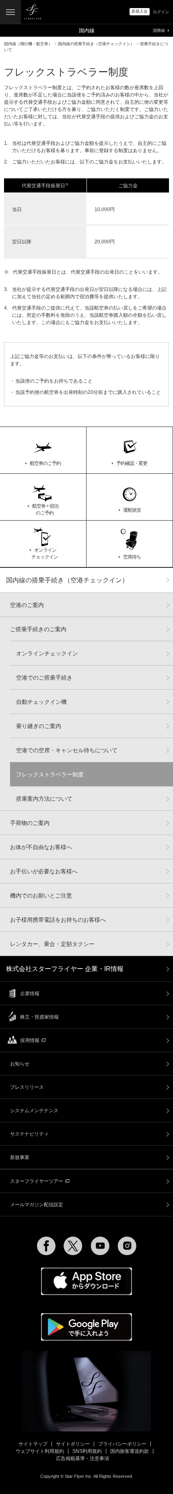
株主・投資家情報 (39, 1017)
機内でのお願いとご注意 (41, 895)
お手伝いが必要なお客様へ (44, 871)
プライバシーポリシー (122, 1444)
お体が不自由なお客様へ (41, 847)
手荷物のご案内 (29, 823)
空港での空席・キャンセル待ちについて (66, 750)
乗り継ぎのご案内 (38, 726)
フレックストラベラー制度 (50, 774)
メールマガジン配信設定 (36, 1204)
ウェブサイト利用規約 (40, 1451)
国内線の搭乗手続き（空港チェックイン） (67, 580)
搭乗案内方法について (44, 798)
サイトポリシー (73, 1444)
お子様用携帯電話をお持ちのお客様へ (58, 919)
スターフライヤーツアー (36, 1181)
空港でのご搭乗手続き (44, 677)
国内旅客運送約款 (129, 1451)
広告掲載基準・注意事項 (82, 1458)
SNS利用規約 (87, 1451)
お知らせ (19, 1064)
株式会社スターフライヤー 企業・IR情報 (65, 968)
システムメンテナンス (34, 1110)
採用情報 (29, 1040)
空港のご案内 (27, 605)
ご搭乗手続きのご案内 (38, 629)
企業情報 (29, 993)
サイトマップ (33, 1444)
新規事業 (19, 1157)
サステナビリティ (29, 1134)
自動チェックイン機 (41, 702)
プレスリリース (27, 1087)
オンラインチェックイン (47, 653)
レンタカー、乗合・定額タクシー (52, 944)
